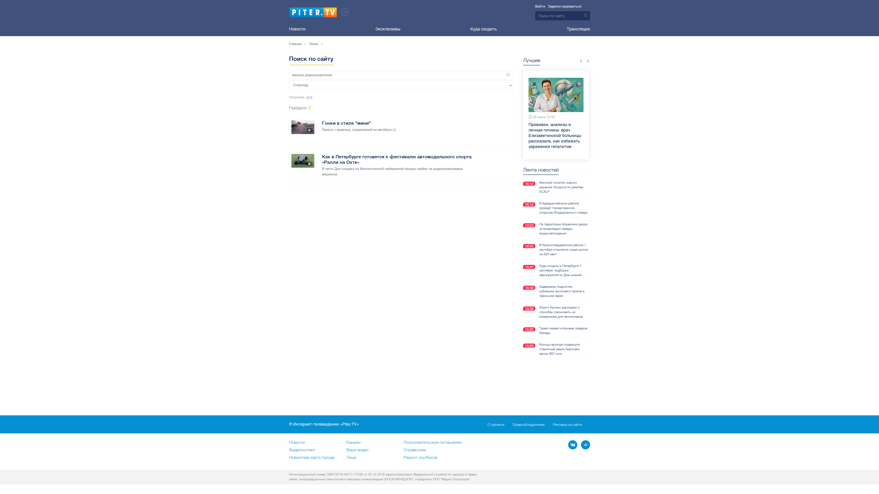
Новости (297, 29)
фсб (309, 97)
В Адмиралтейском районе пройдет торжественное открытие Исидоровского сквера (563, 208)
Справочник (415, 450)
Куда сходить (483, 29)
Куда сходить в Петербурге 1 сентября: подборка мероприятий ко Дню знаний (560, 270)
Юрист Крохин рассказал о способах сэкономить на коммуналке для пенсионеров (561, 312)
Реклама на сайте (567, 424)
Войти (540, 6)
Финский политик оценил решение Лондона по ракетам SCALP (561, 187)
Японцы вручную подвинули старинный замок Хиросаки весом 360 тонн (559, 349)
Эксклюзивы (387, 29)
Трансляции (578, 29)
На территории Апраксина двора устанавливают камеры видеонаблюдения (563, 228)
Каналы (353, 442)
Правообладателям (529, 424)
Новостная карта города (311, 457)
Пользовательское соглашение (432, 442)
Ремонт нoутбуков (420, 457)
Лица (351, 457)
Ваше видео (357, 450)
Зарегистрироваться (564, 6)
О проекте (496, 424)
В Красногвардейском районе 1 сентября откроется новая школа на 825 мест (563, 249)
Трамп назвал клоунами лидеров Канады (563, 330)
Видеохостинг (302, 450)
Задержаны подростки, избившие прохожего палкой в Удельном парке (561, 291)
